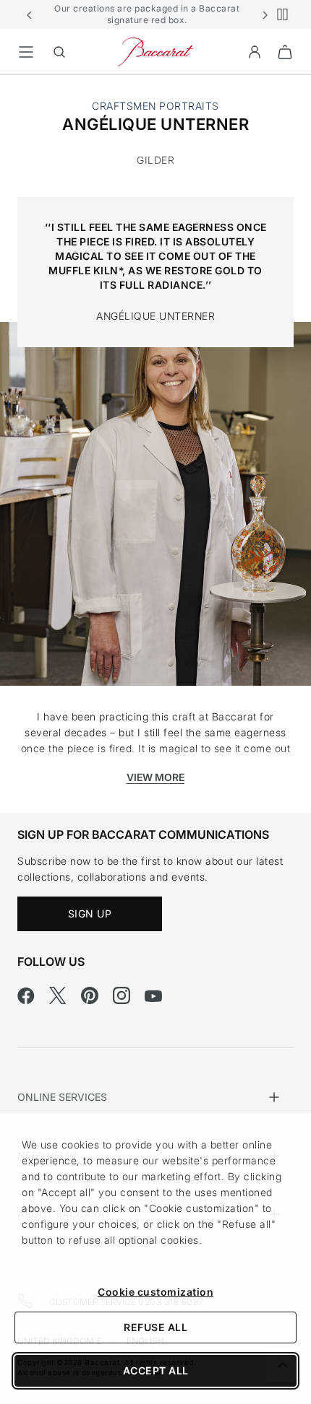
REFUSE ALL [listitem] (155, 1327)
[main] (155, 444)
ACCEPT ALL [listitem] (156, 1370)
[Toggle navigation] (26, 52)
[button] (29, 14)
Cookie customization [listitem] (155, 1292)
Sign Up (90, 913)
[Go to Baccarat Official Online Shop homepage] (155, 51)
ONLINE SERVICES (62, 1097)
